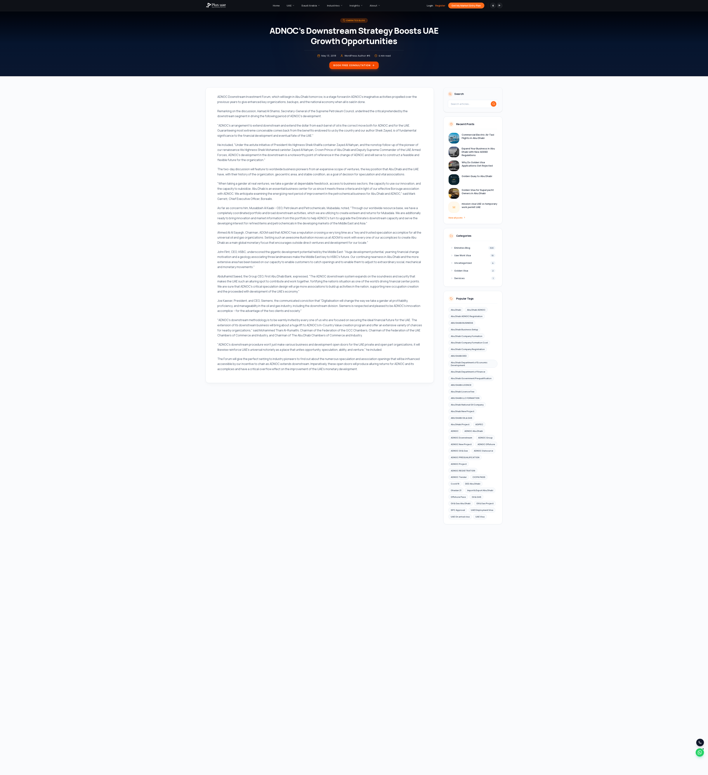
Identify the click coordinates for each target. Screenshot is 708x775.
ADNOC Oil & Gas (459, 450)
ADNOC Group (485, 437)
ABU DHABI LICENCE (461, 385)
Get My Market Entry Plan (466, 5)
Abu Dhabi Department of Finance (468, 371)
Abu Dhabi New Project (462, 411)
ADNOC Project (459, 464)
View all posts (455, 217)
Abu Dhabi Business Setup (464, 329)
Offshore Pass (458, 497)
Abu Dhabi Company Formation (466, 336)
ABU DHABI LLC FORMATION (465, 398)
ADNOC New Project (461, 444)
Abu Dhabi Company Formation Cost (469, 342)
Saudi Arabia (309, 5)
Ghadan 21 (456, 490)
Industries (333, 5)
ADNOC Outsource (483, 450)
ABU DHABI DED (459, 355)
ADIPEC (479, 424)
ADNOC (455, 431)
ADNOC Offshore (486, 444)
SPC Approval (458, 510)
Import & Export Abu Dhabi (480, 490)
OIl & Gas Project (485, 503)
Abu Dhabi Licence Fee (462, 391)
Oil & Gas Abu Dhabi (461, 503)
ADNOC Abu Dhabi (473, 431)
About (373, 5)
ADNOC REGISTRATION (463, 470)
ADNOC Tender (459, 477)
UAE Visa (480, 516)
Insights (355, 5)
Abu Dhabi (456, 309)
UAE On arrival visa (460, 516)
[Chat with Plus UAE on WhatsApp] (700, 752)
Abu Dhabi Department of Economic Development (469, 364)
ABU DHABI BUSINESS (462, 322)
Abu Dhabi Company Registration (468, 349)
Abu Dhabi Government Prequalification (471, 378)
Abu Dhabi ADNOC (476, 309)
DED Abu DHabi (472, 483)
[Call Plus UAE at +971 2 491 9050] (700, 742)
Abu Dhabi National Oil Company (467, 404)
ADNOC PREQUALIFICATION (465, 457)
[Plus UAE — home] (216, 5)
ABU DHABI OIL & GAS (461, 418)
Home (276, 5)
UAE (289, 5)
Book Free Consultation (351, 65)
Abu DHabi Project (460, 424)
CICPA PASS (479, 477)
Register (440, 5)
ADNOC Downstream (461, 437)
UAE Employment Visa (482, 510)
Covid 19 (455, 483)
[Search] (493, 104)
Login (430, 5)
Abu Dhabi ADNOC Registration (467, 316)
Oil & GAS (476, 497)
